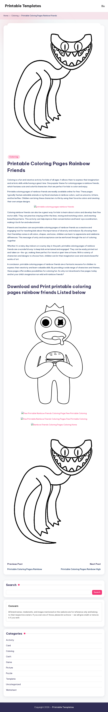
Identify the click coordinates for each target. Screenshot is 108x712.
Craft (8, 656)
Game (9, 662)
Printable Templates (23, 6)
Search (11, 585)
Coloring (13, 157)
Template (11, 679)
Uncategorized (13, 684)
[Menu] (102, 6)
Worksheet (11, 690)
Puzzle (9, 673)
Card (8, 645)
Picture (9, 667)
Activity (10, 640)
